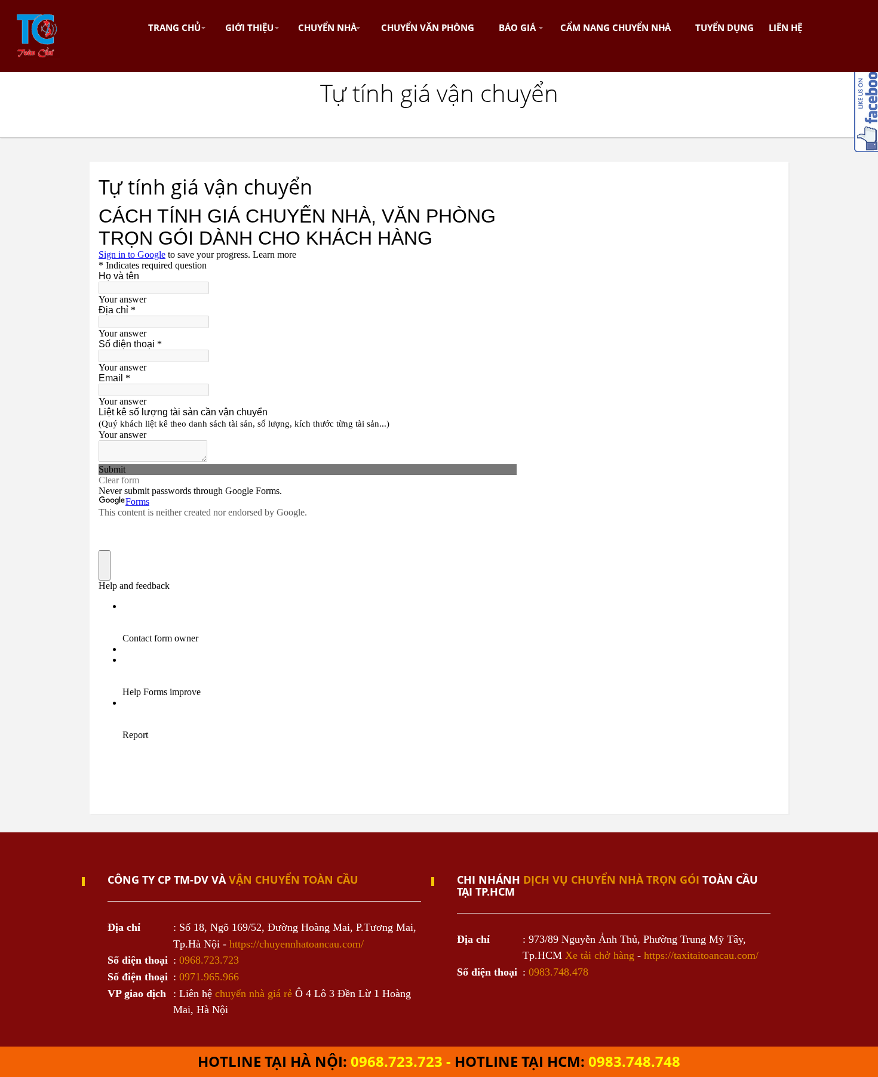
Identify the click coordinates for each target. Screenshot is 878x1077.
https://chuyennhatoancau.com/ (296, 944)
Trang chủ (174, 27)
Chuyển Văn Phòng (427, 27)
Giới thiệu (249, 27)
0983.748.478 (558, 972)
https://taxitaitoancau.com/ (701, 955)
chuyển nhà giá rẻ (253, 993)
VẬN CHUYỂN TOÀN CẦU (293, 879)
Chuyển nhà (327, 27)
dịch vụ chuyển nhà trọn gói (611, 879)
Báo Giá (517, 27)
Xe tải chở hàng (599, 955)
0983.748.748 (634, 1061)
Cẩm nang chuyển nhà (615, 27)
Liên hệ (785, 27)
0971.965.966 (209, 977)
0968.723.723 (209, 960)
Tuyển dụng (724, 27)
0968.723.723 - (403, 1061)
